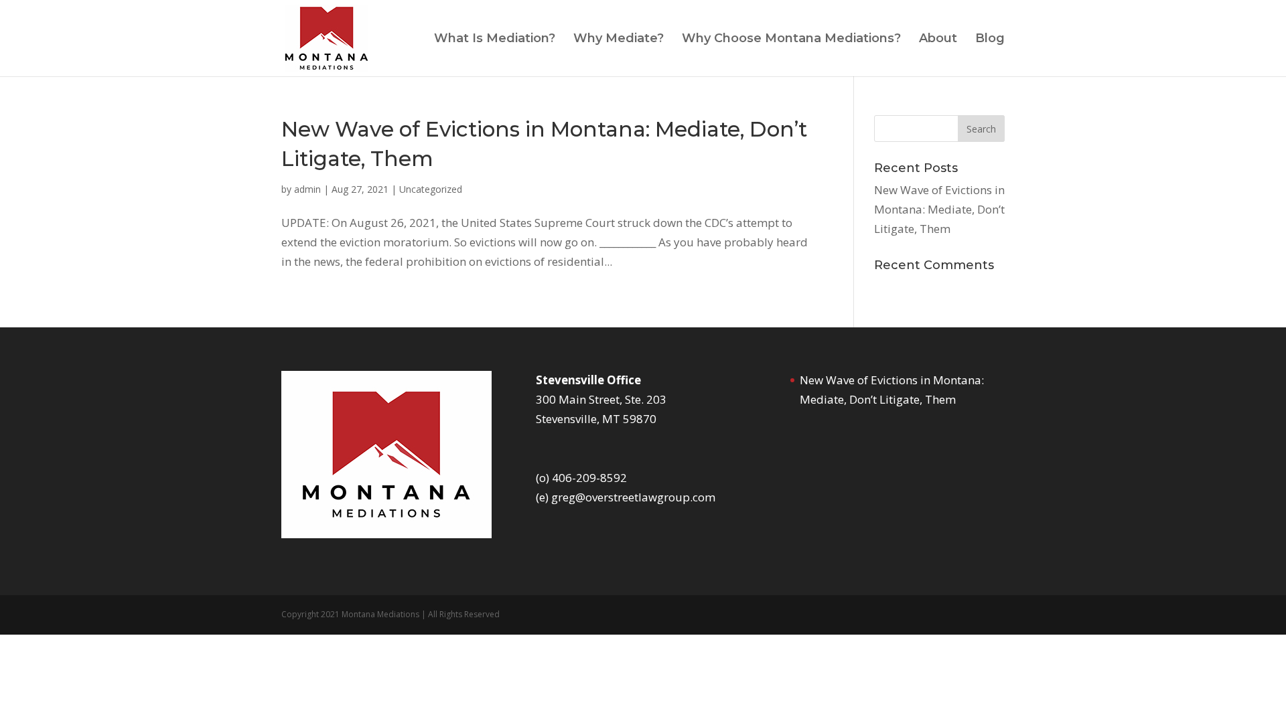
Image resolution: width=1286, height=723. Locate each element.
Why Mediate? (618, 39)
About (938, 39)
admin (307, 189)
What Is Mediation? (494, 39)
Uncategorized (430, 189)
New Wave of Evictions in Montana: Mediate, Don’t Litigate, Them (939, 209)
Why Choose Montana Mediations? (791, 39)
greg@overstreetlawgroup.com (633, 497)
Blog (990, 39)
